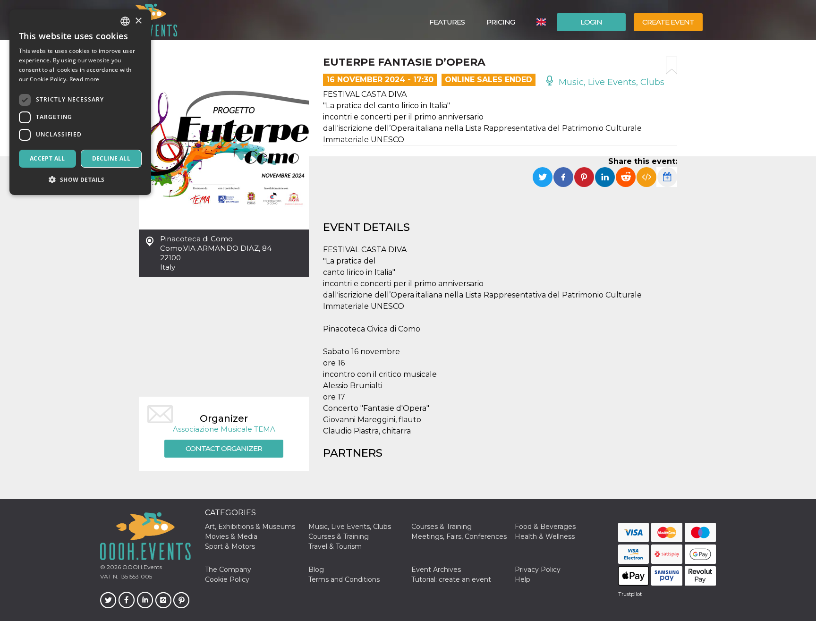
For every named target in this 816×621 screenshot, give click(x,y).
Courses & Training (441, 526)
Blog (316, 569)
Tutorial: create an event (451, 579)
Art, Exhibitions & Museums (250, 526)
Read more (84, 79)
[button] (80, 180)
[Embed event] (646, 177)
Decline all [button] (111, 158)
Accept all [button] (47, 158)
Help (522, 579)
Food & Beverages (545, 526)
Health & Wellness (545, 536)
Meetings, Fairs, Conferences (459, 536)
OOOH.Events (141, 566)
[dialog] (80, 102)
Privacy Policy (538, 569)
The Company (228, 569)
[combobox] (125, 21)
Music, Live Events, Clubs (610, 82)
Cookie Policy (227, 579)
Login (591, 21)
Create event (668, 21)
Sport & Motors (230, 546)
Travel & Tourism (335, 546)
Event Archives (436, 569)
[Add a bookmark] (671, 66)
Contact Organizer (224, 448)
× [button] (138, 21)
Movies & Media (231, 536)
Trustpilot (630, 594)
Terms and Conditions (344, 579)
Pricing (500, 21)
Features (447, 21)
